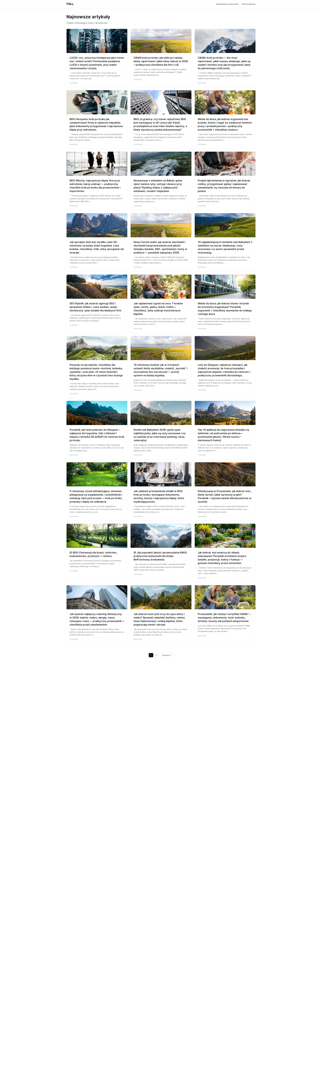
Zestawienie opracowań (227, 4)
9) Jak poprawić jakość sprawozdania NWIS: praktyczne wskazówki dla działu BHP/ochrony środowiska (160, 556)
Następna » (166, 655)
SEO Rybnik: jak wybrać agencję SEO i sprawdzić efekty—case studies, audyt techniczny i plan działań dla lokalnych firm (95, 307)
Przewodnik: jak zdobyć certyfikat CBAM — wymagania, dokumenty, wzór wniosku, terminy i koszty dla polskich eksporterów (224, 618)
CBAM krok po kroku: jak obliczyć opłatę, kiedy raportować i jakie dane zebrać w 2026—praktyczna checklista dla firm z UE (161, 61)
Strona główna (249, 4)
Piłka (69, 4)
